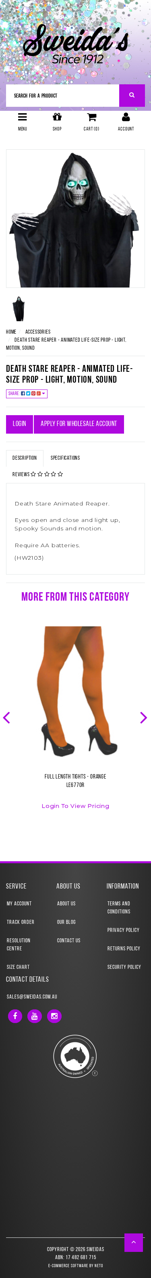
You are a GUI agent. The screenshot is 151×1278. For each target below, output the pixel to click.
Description (24, 458)
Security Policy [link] (124, 967)
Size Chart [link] (18, 967)
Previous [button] (7, 717)
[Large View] (19, 309)
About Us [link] (66, 904)
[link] (15, 1016)
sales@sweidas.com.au (32, 997)
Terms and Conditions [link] (119, 908)
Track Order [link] (21, 922)
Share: (14, 393)
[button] (133, 1242)
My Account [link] (19, 904)
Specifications (65, 458)
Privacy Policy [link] (124, 930)
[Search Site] (132, 95)
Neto (99, 1266)
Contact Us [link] (69, 941)
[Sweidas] (75, 43)
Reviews (21, 475)
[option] (75, 722)
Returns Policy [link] (124, 949)
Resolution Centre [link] (19, 945)
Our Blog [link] (66, 922)
